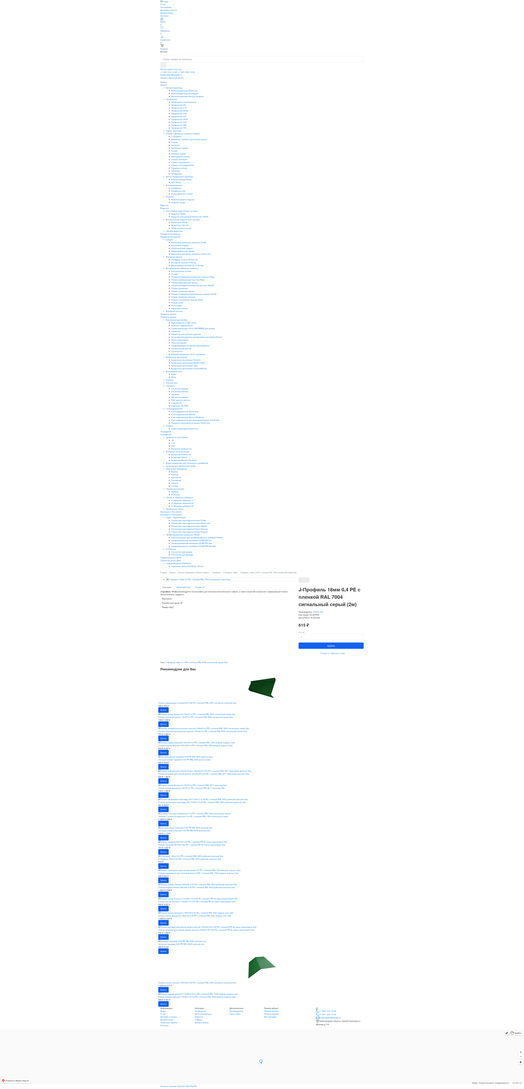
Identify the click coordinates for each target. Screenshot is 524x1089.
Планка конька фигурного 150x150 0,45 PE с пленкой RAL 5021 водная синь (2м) (194, 915)
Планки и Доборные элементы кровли (193, 572)
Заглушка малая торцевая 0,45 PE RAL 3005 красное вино (184, 759)
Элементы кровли (168, 317)
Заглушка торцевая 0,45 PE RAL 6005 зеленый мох (181, 944)
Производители (236, 1011)
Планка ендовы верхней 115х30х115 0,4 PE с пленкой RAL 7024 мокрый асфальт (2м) (197, 996)
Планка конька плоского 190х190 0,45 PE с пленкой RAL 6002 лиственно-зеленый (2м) (197, 982)
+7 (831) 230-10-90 (186, 72)
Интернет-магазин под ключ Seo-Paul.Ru (178, 1086)
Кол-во (302, 632)
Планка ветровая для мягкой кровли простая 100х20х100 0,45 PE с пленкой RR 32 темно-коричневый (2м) (206, 929)
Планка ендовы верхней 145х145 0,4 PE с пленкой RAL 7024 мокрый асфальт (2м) (195, 745)
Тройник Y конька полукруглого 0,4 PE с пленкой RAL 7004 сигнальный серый (193, 816)
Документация (166, 12)
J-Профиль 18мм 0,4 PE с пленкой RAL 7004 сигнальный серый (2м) (268, 572)
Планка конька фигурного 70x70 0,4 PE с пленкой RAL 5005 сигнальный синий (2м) (195, 717)
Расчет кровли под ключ (171, 69)
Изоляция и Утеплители (171, 514)
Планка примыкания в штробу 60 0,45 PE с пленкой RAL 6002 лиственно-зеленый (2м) (197, 702)
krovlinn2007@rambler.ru (171, 75)
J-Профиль (216, 572)
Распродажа (165, 7)
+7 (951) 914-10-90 (168, 72)
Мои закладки (270, 1016)
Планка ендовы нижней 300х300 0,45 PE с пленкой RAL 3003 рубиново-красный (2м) (196, 887)
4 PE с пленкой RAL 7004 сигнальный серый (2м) (206, 662)
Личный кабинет (271, 1011)
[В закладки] (301, 580)
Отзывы (324, 653)
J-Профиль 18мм (230, 572)
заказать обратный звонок (172, 77)
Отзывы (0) (200, 587)
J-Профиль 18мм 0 (173, 662)
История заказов (271, 1013)
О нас (163, 4)
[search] (163, 65)
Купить (331, 645)
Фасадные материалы (170, 236)
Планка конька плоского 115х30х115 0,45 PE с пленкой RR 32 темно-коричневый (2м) (196, 901)
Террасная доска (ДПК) (170, 560)
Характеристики (183, 587)
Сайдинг (198, 1019)
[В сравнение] (306, 580)
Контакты (164, 15)
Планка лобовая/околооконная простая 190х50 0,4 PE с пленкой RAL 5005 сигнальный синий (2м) (202, 731)
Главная (163, 572)
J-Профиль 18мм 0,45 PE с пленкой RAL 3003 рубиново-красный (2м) (189, 859)
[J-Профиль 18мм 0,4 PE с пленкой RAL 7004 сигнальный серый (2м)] (230, 579)
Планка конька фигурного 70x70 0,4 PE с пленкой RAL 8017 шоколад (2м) (191, 788)
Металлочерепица (203, 1013)
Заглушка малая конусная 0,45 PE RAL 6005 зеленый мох (184, 830)
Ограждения (165, 434)
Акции (163, 1011)
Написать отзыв (338, 653)
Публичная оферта (168, 1022)
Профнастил (200, 1011)
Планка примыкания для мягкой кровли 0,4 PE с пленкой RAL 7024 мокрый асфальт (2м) (198, 873)
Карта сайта (235, 1013)
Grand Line (318, 611)
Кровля (163, 84)
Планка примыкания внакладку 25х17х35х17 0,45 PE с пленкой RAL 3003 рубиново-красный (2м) (202, 802)
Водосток (164, 208)
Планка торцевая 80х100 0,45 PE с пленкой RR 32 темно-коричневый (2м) (191, 844)
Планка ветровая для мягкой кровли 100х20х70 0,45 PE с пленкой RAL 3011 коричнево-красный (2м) (203, 773)
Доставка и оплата (168, 10)
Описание (167, 587)
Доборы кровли (202, 1022)
